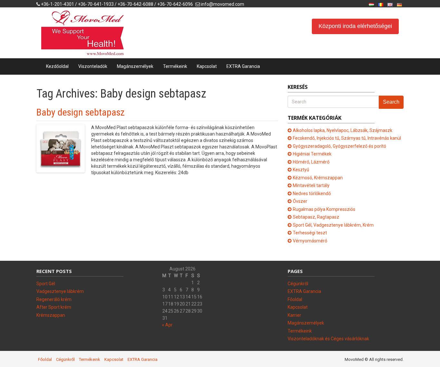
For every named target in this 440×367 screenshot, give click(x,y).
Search (391, 102)
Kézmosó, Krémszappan (318, 177)
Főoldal (295, 299)
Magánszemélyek (135, 66)
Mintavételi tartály (311, 185)
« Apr (167, 324)
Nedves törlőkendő (312, 193)
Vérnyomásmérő (310, 240)
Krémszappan (50, 315)
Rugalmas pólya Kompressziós (324, 209)
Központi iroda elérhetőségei (355, 26)
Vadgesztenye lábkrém (60, 291)
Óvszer (300, 201)
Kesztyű (301, 169)
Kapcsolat (207, 66)
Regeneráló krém (54, 299)
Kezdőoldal (57, 66)
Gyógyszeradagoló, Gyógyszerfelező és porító (339, 146)
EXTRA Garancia (243, 66)
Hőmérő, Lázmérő (311, 162)
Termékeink (175, 66)
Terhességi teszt (310, 232)
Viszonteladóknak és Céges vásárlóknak (328, 338)
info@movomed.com (222, 4)
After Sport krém (53, 307)
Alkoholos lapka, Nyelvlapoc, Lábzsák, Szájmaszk (342, 130)
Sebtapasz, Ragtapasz (316, 217)
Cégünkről (298, 283)
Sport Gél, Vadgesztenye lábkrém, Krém (333, 225)
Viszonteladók (92, 66)
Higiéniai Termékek (312, 153)
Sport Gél (45, 283)
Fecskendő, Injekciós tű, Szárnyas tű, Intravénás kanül (347, 138)
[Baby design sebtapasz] (60, 147)
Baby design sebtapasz (80, 112)
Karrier (294, 315)
